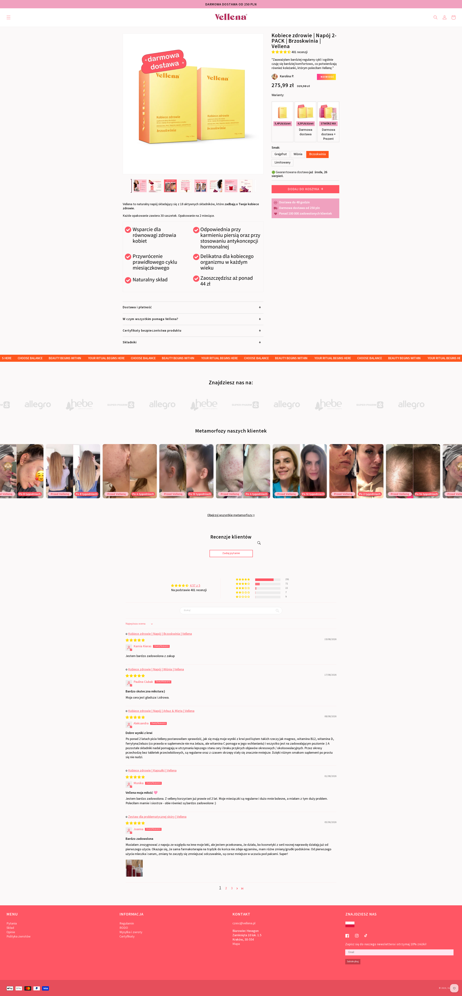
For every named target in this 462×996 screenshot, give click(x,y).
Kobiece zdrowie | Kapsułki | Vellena (152, 770)
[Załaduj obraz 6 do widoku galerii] (200, 186)
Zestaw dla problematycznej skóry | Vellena (157, 817)
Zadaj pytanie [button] (231, 553)
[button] (8, 17)
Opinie (10, 932)
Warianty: (278, 95)
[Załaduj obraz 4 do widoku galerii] (170, 186)
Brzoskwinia (317, 154)
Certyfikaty (126, 937)
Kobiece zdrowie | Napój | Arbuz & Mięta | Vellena (161, 711)
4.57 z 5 (195, 586)
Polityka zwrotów (18, 937)
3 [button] (232, 888)
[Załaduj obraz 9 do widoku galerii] (246, 186)
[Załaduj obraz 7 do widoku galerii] (216, 186)
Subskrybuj (353, 961)
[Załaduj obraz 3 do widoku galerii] (155, 186)
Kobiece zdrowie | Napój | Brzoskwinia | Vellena (160, 634)
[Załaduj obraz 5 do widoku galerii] (185, 186)
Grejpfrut (280, 154)
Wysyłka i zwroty (130, 932)
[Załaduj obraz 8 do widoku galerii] (231, 186)
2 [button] (226, 888)
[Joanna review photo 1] (134, 868)
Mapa (236, 944)
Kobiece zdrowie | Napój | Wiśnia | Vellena (156, 669)
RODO (123, 928)
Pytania (11, 924)
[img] (135, 640)
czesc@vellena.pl (243, 923)
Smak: (276, 148)
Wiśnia (298, 154)
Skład (10, 928)
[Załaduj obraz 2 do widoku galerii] (140, 186)
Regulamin (126, 924)
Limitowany (282, 162)
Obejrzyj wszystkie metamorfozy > (231, 515)
